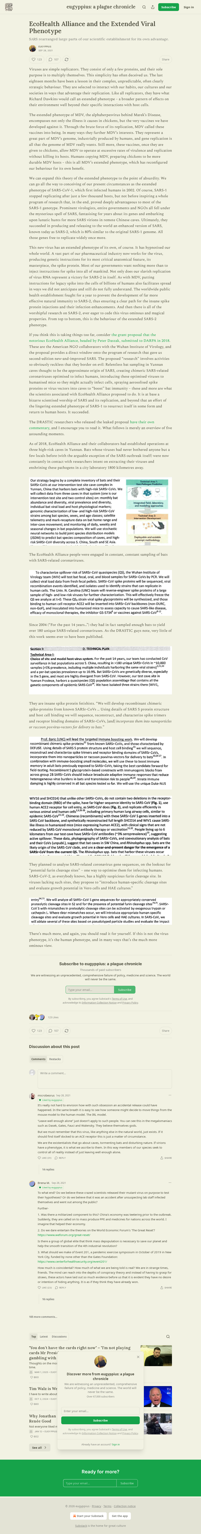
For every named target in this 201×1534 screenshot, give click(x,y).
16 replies (48, 1299)
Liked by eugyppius (52, 1099)
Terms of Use (119, 1429)
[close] (138, 1357)
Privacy (96, 1506)
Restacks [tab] (55, 1059)
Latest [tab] (44, 1336)
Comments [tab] (38, 1059)
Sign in (189, 7)
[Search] (144, 7)
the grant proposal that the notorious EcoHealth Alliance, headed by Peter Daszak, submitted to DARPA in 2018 (99, 338)
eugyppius (44, 46)
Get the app (120, 1516)
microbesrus (46, 1095)
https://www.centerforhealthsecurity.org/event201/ (72, 1261)
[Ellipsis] (170, 1095)
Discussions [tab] (59, 1336)
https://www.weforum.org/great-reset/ (64, 1235)
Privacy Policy (130, 1433)
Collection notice (125, 1506)
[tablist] (46, 1059)
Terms (107, 1506)
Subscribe (168, 7)
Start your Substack (90, 1516)
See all (37, 1447)
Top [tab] (33, 1336)
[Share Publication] (153, 7)
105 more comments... (43, 1317)
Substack (81, 1526)
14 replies (48, 1169)
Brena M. (44, 1183)
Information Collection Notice (99, 1433)
